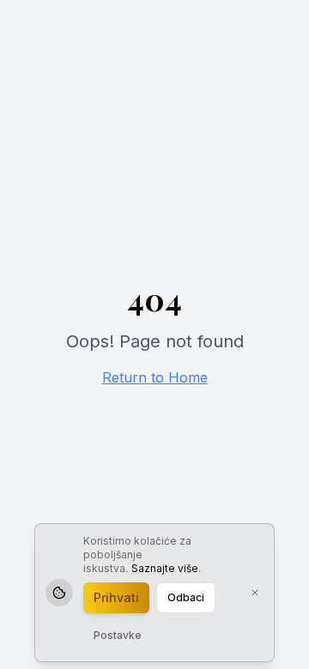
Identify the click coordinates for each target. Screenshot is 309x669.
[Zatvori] (255, 592)
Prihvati (116, 597)
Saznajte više (164, 568)
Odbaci (185, 597)
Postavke (118, 635)
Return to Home (155, 377)
